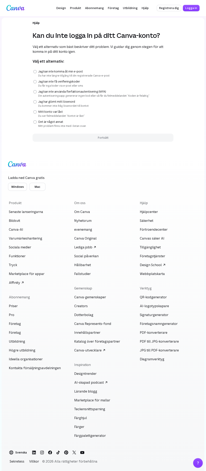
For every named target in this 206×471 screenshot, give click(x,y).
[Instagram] (42, 452)
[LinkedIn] (34, 452)
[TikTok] (58, 452)
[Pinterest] (66, 452)
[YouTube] (82, 452)
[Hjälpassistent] (198, 463)
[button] (61, 8)
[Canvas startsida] (15, 8)
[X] (74, 452)
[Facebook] (50, 452)
